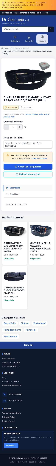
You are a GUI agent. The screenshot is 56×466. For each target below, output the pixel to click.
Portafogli (31, 330)
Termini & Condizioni (11, 413)
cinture (28, 114)
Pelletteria (16, 48)
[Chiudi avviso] (52, 5)
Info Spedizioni (9, 358)
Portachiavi (39, 323)
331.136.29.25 (16, 401)
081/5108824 (15, 394)
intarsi (46, 114)
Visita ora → (11, 445)
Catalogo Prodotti (10, 366)
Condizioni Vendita (11, 362)
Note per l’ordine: (13, 137)
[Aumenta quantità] (19, 127)
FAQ (4, 378)
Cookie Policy (8, 421)
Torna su (28, 345)
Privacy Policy (8, 417)
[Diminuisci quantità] (6, 127)
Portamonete (11, 336)
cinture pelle (37, 114)
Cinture (26, 48)
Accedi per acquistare (29, 166)
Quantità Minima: (13, 121)
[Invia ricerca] (51, 29)
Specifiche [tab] (14, 194)
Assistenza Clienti (10, 382)
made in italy (9, 117)
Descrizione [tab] (14, 188)
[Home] (15, 20)
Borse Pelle (10, 323)
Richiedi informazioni (29, 174)
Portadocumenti (12, 330)
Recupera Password (11, 385)
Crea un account (39, 158)
